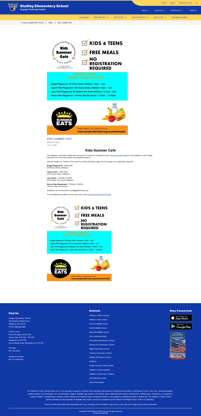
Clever (164, 3)
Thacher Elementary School (100, 353)
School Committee (96, 382)
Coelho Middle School (98, 328)
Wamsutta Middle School (99, 332)
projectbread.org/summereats (99, 194)
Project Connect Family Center (101, 366)
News (51, 23)
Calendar (84, 17)
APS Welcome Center (97, 378)
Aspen (172, 3)
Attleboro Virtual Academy (99, 370)
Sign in (193, 10)
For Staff (118, 17)
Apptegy (105, 413)
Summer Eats (116, 155)
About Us (158, 17)
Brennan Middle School (98, 324)
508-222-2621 (20, 327)
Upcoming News (179, 17)
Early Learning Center (98, 336)
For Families (100, 17)
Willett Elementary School (99, 349)
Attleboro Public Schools (99, 315)
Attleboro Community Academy (101, 374)
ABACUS (92, 361)
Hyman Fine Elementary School (102, 345)
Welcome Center (186, 3)
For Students (138, 17)
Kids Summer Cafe (65, 23)
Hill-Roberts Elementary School (101, 340)
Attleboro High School (98, 320)
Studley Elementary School (32, 23)
